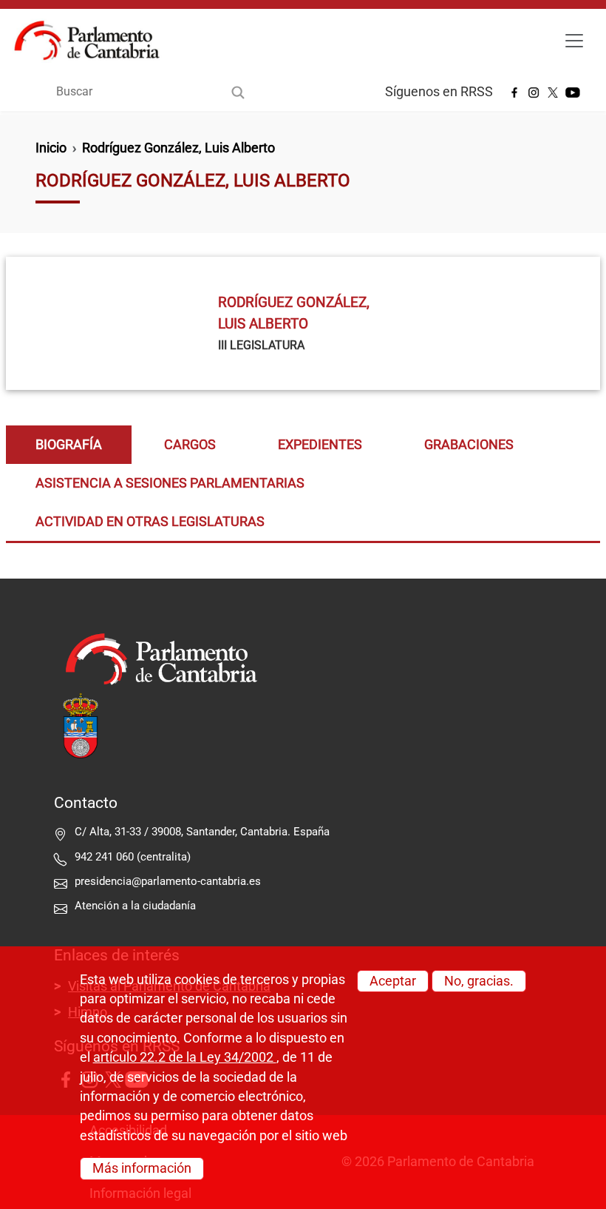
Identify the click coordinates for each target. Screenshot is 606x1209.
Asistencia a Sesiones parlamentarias (169, 483)
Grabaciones (469, 444)
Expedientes (320, 444)
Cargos (190, 444)
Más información (141, 1168)
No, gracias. (479, 981)
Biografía (68, 444)
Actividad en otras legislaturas (150, 521)
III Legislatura (261, 345)
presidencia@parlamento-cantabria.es (168, 881)
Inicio (51, 148)
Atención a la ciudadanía (137, 905)
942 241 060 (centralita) (133, 856)
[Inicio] (93, 40)
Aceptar (393, 981)
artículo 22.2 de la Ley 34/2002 (184, 1057)
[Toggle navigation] (574, 41)
